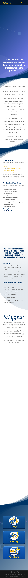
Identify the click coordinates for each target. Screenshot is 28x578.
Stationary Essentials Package (14, 424)
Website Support (8, 46)
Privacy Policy (21, 576)
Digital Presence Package (14, 35)
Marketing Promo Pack (14, 475)
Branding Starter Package (14, 371)
